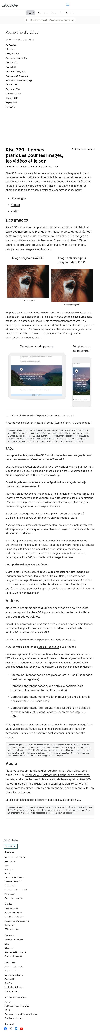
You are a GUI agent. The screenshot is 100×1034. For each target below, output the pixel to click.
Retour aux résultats (84, 149)
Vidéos (15, 204)
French (12, 847)
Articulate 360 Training (17, 75)
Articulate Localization (16, 58)
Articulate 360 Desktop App (19, 80)
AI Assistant (11, 44)
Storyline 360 (12, 53)
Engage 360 (11, 98)
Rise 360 (10, 49)
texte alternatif (45, 422)
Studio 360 (11, 84)
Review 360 (11, 62)
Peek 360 (10, 106)
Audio (14, 211)
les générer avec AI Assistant (50, 240)
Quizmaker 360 (13, 93)
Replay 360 (11, 102)
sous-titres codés (48, 646)
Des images (18, 198)
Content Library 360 (16, 71)
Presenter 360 (13, 89)
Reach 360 (11, 67)
